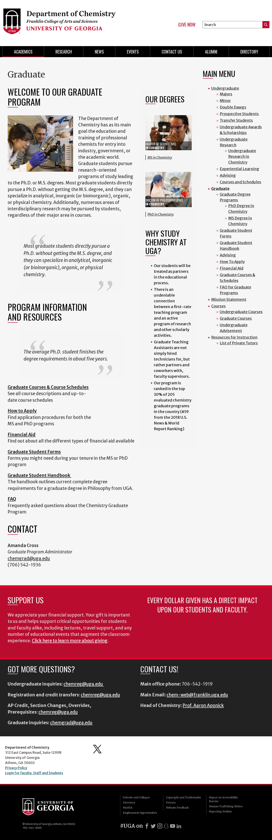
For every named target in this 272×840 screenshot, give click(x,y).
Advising (228, 175)
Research (63, 51)
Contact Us (172, 51)
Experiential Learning (239, 168)
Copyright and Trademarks (183, 797)
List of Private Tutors (239, 343)
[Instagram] (159, 826)
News (99, 51)
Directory (249, 51)
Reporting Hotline (220, 811)
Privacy (171, 802)
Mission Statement (228, 299)
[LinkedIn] (178, 826)
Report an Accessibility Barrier (223, 799)
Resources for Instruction (234, 337)
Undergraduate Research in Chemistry (242, 156)
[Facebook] (146, 826)
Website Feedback (177, 807)
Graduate (220, 188)
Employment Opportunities (140, 812)
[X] (153, 826)
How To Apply (232, 261)
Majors (226, 94)
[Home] (66, 21)
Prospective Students (239, 113)
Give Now (187, 25)
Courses (218, 306)
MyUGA (127, 807)
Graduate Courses (236, 318)
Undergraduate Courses (241, 311)
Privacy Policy (16, 768)
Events (133, 51)
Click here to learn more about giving (70, 640)
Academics (23, 51)
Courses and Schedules (240, 182)
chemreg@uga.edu (84, 684)
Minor (225, 100)
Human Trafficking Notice (226, 806)
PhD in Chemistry (160, 214)
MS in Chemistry (159, 157)
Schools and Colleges (136, 797)
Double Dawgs (233, 107)
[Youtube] (172, 826)
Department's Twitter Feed (97, 749)
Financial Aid (231, 268)
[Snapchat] (166, 826)
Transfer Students (236, 120)
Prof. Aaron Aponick (203, 705)
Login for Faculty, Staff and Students (34, 773)
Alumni (211, 51)
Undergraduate (225, 88)
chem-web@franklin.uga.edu (197, 695)
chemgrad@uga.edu (29, 558)
